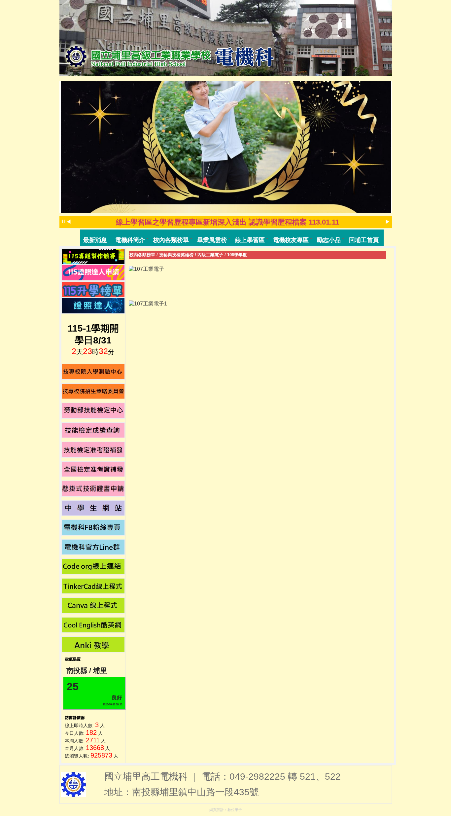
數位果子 (234, 810)
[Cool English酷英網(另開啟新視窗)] (93, 625)
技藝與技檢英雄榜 (176, 254)
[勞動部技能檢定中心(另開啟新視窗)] (93, 410)
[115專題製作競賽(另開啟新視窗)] (93, 256)
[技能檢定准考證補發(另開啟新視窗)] (93, 449)
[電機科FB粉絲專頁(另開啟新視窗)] (93, 527)
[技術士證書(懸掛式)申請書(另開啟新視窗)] (93, 488)
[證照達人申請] (93, 272)
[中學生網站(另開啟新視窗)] (93, 508)
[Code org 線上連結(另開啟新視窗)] (93, 566)
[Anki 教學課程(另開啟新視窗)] (93, 644)
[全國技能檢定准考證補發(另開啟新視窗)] (93, 469)
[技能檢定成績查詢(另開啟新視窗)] (93, 430)
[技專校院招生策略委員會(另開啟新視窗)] (93, 391)
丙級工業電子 (210, 254)
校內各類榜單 (142, 254)
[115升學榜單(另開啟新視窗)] (93, 289)
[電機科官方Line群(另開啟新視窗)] (93, 547)
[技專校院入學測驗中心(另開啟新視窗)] (93, 371)
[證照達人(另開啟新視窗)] (93, 305)
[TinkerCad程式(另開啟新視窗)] (93, 586)
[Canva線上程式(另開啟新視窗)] (93, 605)
